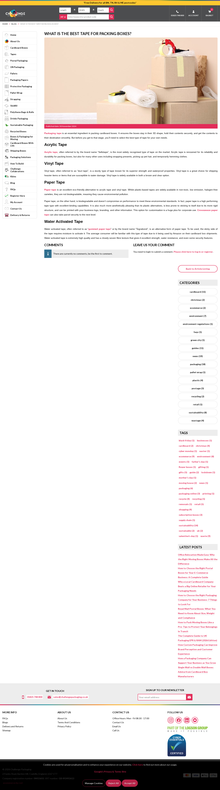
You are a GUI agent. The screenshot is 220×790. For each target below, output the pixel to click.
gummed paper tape (99, 229)
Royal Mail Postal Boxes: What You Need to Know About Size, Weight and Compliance (196, 613)
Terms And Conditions (68, 722)
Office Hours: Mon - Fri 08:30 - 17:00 (130, 718)
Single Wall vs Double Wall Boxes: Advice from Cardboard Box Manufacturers (196, 672)
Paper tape (50, 189)
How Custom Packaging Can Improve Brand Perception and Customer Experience (197, 649)
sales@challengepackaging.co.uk (70, 697)
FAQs (5, 718)
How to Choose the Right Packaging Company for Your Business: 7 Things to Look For (197, 600)
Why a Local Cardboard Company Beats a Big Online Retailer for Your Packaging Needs (197, 586)
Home (5, 24)
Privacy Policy (64, 726)
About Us (62, 718)
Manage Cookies (94, 783)
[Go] (111, 10)
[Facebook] (179, 720)
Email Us (116, 726)
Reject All (113, 783)
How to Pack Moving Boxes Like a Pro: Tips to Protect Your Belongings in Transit (197, 627)
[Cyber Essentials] (176, 744)
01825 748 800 (177, 15)
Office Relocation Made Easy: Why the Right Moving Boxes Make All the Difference (197, 559)
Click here (137, 764)
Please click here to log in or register (193, 251)
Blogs (5, 722)
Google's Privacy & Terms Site (110, 771)
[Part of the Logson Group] (187, 728)
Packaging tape (53, 133)
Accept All (129, 783)
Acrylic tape (50, 152)
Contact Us (118, 722)
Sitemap (6, 730)
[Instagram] (170, 720)
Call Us (115, 730)
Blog (14, 24)
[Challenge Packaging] (13, 13)
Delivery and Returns (13, 726)
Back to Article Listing (198, 268)
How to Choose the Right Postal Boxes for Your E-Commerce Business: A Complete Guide (195, 573)
